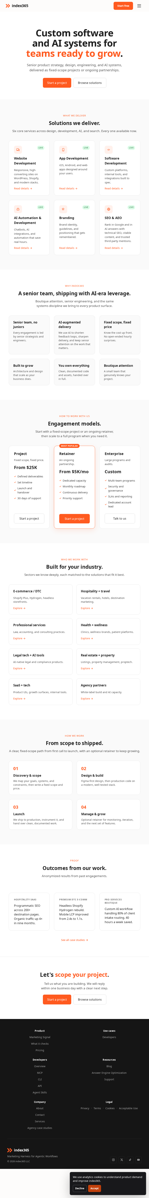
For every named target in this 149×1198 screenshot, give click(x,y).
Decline (79, 1188)
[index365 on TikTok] (130, 1160)
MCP (40, 1072)
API (40, 1086)
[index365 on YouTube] (138, 1160)
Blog (109, 1066)
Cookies (110, 1108)
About (39, 1108)
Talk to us (119, 518)
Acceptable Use (128, 1108)
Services (40, 1121)
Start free (123, 5)
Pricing (40, 1050)
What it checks (40, 1043)
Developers (109, 1037)
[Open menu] (139, 6)
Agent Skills (40, 1092)
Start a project (57, 83)
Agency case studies (39, 1128)
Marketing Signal (39, 1037)
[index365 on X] (121, 1160)
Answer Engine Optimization (109, 1072)
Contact (40, 1114)
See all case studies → (74, 940)
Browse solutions (90, 83)
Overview (39, 1066)
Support (109, 1079)
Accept (94, 1188)
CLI (40, 1079)
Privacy (85, 1108)
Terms (97, 1108)
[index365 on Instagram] (113, 1160)
